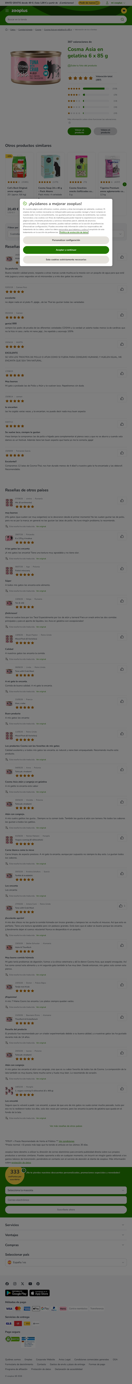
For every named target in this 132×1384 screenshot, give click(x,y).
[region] (66, 232)
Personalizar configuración (66, 240)
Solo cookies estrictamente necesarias (66, 259)
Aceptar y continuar (66, 249)
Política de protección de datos (74, 232)
